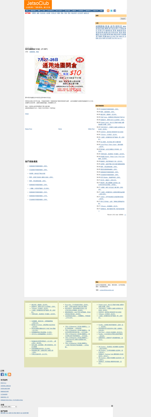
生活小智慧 (102, 38)
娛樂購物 (100, 26)
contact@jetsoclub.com (107, 290)
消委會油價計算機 (5, 388)
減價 (10, 412)
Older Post (91, 129)
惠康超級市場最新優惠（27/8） (38, 196)
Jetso (7, 412)
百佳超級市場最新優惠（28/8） (109, 174)
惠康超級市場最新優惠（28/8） (109, 172)
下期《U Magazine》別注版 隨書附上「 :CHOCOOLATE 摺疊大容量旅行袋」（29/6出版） (77, 339)
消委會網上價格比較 (6, 385)
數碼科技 (88, 10)
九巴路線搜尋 (4, 394)
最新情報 (33, 10)
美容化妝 (43, 13)
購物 (39, 10)
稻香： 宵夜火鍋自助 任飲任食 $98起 (76, 306)
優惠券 (74, 10)
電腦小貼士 (119, 38)
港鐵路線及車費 (5, 391)
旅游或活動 (100, 28)
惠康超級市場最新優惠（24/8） (38, 184)
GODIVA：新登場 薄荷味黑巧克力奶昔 (111, 132)
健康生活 (86, 13)
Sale (21, 412)
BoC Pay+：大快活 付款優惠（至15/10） (111, 332)
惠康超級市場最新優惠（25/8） (38, 192)
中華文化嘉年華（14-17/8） (39, 354)
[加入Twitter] (111, 11)
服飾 (38, 13)
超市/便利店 (50, 10)
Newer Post (28, 129)
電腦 (105, 36)
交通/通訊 (81, 10)
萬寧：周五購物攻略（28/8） (109, 166)
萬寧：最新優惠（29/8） (107, 112)
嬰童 (69, 13)
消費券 (34, 13)
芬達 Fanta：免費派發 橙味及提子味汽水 (112, 117)
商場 (114, 36)
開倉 (62, 13)
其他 (101, 34)
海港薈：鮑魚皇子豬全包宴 (37, 173)
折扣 (12, 412)
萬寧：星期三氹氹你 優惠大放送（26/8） (41, 177)
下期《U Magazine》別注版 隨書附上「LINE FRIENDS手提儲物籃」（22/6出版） (77, 345)
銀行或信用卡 (114, 28)
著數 (4, 412)
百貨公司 (53, 13)
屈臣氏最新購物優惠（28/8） (109, 169)
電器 (65, 13)
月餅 (117, 36)
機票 (58, 13)
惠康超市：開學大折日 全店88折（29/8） (112, 120)
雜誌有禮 (74, 13)
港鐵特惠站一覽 (5, 397)
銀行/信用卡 (59, 10)
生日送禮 (80, 13)
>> (125, 214)
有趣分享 (95, 10)
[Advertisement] (89, 4)
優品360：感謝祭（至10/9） (108, 114)
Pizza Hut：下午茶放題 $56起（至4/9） (77, 304)
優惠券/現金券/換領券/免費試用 (111, 31)
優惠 (2, 412)
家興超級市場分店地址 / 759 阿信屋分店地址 (12, 400)
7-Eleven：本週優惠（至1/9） (109, 206)
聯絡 (101, 10)
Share (27, 114)
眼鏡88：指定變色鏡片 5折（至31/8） (111, 161)
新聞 (105, 34)
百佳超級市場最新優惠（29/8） (109, 109)
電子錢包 (99, 36)
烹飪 (113, 38)
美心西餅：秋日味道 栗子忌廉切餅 (110, 142)
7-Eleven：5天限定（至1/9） (109, 134)
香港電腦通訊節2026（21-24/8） (41, 348)
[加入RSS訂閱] (108, 11)
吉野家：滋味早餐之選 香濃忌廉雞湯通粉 (112, 164)
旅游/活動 (67, 10)
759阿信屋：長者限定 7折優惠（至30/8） (112, 154)
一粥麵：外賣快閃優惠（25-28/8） (39, 188)
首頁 (27, 10)
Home (60, 129)
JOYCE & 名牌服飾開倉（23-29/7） (42, 334)
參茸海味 (110, 34)
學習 (115, 38)
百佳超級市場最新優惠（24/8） (38, 199)
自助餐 (48, 13)
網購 (107, 28)
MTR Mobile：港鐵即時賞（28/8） (110, 177)
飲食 (44, 10)
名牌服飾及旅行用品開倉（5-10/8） (41, 332)
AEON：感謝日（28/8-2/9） (108, 180)
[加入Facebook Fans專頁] (115, 11)
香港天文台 (3, 383)
